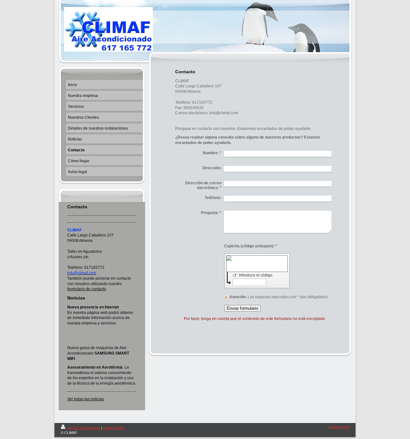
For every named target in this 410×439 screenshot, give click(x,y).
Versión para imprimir (84, 428)
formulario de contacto (86, 289)
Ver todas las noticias (85, 399)
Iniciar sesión (339, 427)
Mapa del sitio (113, 428)
